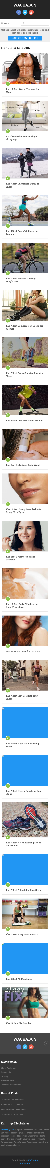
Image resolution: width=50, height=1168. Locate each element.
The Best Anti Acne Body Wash (23, 465)
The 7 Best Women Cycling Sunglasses (21, 280)
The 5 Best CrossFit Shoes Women (24, 420)
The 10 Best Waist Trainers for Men (22, 90)
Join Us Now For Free (25, 38)
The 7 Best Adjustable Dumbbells (23, 890)
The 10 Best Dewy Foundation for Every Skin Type (24, 511)
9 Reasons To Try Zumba (12, 1104)
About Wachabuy (8, 1068)
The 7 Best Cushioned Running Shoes (22, 185)
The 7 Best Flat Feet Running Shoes (22, 697)
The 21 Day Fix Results (18, 1023)
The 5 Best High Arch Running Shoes (22, 745)
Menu (6, 23)
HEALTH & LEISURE (15, 48)
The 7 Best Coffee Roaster (12, 1099)
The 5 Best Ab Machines (19, 979)
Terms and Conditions (11, 1085)
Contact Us (6, 1072)
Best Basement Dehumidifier (13, 1109)
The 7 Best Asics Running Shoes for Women (23, 844)
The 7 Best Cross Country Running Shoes (24, 374)
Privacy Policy (7, 1080)
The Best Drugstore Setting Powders (20, 558)
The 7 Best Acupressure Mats (22, 934)
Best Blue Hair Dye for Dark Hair (23, 651)
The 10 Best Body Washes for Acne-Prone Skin (22, 605)
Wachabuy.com (7, 1130)
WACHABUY (25, 5)
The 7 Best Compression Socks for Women (24, 327)
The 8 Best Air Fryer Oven (12, 1114)
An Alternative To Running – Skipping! (21, 138)
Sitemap (4, 1076)
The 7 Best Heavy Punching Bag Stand (23, 792)
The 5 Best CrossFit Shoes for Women (22, 232)
